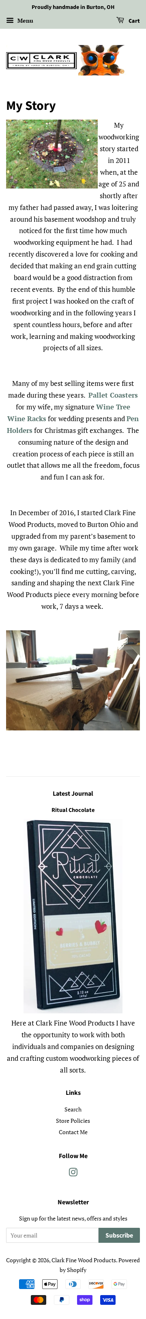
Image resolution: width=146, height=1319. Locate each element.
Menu (24, 20)
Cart (133, 21)
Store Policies (73, 1120)
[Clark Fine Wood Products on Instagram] (73, 1174)
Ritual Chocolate (73, 810)
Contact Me (73, 1132)
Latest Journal (73, 793)
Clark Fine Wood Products (84, 1260)
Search (73, 1109)
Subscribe (119, 1235)
